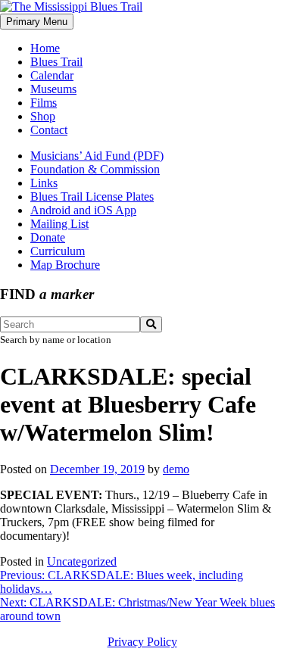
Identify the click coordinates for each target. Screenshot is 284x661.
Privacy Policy (142, 641)
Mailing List (59, 223)
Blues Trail (56, 61)
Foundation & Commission (95, 169)
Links (44, 182)
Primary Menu (36, 21)
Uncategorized (82, 561)
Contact (48, 129)
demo (176, 469)
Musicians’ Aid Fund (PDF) (97, 155)
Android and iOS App (83, 210)
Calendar (51, 75)
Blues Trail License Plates (92, 196)
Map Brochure (65, 264)
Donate (47, 237)
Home (45, 48)
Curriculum (57, 251)
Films (43, 102)
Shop (42, 116)
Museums (53, 89)
